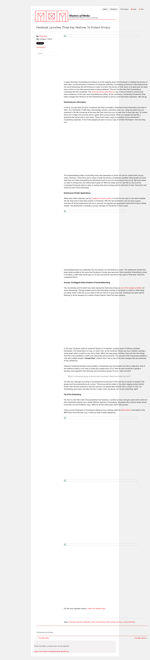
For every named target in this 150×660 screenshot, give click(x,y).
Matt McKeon (126, 410)
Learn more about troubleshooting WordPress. (51, 651)
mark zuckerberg (98, 622)
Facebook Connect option (101, 198)
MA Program (124, 9)
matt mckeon (111, 622)
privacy (119, 622)
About (105, 9)
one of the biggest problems (131, 288)
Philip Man (43, 36)
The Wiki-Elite (43, 638)
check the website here (96, 608)
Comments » (41, 47)
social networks (129, 622)
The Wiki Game (140, 638)
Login (134, 9)
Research (114, 9)
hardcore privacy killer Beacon (103, 92)
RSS (142, 9)
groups (79, 622)
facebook (72, 622)
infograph (86, 622)
